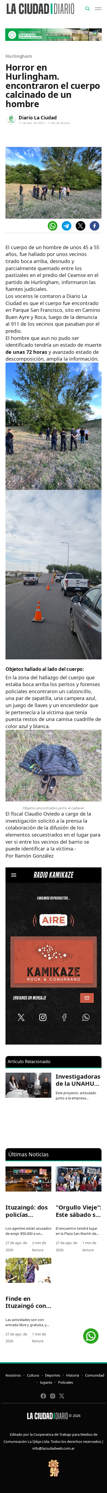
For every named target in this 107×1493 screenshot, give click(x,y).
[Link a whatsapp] (90, 1334)
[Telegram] (66, 226)
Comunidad (94, 1375)
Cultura (33, 1375)
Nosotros (13, 1375)
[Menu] (98, 9)
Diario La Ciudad (38, 117)
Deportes (52, 1375)
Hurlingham (18, 56)
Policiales (65, 1382)
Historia (72, 1375)
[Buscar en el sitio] (87, 8)
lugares (46, 1382)
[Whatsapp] (52, 226)
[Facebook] (94, 226)
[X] (80, 226)
